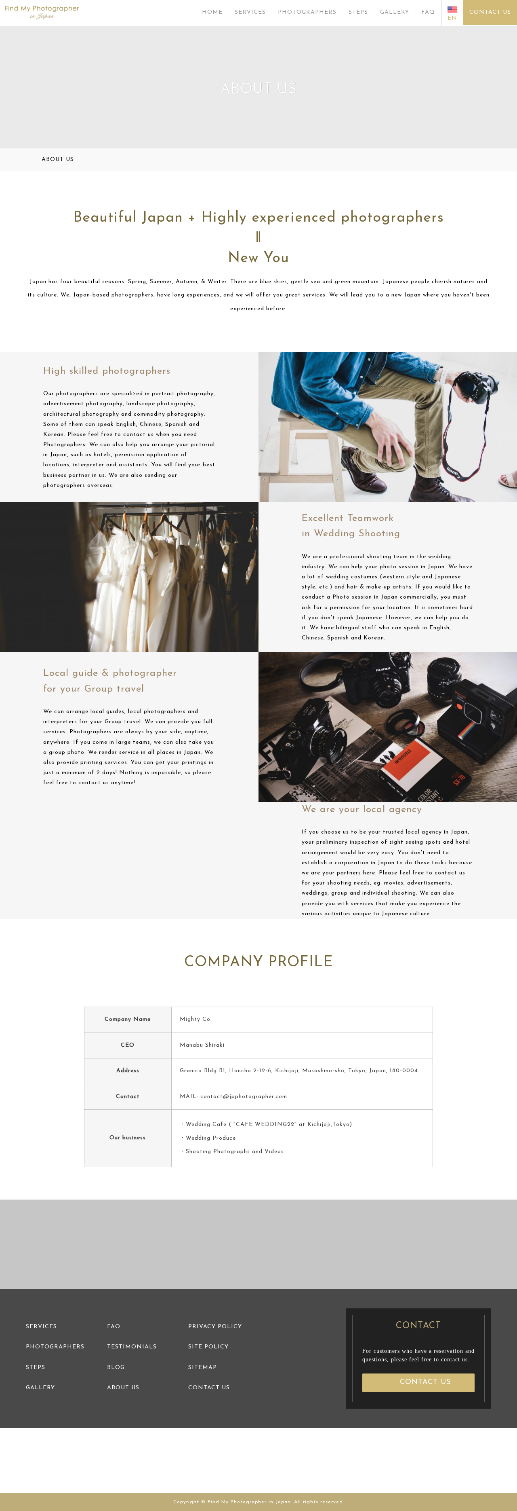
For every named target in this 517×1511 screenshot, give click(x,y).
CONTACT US (490, 12)
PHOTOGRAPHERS (307, 12)
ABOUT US (123, 1388)
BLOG (116, 1368)
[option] (64, 1244)
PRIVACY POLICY (215, 1327)
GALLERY (394, 12)
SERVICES (250, 12)
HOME (212, 12)
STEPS (358, 12)
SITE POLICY (208, 1347)
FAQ (428, 12)
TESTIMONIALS (132, 1347)
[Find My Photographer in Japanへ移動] (28, 160)
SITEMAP (202, 1368)
